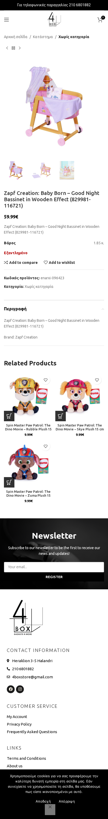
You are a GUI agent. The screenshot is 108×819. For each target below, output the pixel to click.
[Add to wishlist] (45, 379)
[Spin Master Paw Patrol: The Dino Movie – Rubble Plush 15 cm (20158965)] (28, 397)
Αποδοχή (43, 801)
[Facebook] (11, 689)
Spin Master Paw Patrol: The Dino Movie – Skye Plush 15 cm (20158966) (80, 429)
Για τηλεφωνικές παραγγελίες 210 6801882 (54, 5)
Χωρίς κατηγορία (73, 37)
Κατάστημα (43, 37)
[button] (97, 108)
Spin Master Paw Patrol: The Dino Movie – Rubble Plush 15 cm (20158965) (28, 429)
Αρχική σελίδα (16, 37)
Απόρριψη (67, 801)
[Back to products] (13, 48)
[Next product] (20, 48)
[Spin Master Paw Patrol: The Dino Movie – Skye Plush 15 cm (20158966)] (79, 397)
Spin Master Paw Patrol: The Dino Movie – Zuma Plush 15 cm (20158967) (28, 495)
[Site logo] (54, 19)
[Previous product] (7, 48)
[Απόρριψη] (50, 809)
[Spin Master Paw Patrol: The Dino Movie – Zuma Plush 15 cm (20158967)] (28, 463)
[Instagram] (20, 689)
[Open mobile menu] (6, 19)
